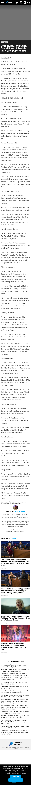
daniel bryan (14, 502)
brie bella (5, 502)
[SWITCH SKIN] (25, 2)
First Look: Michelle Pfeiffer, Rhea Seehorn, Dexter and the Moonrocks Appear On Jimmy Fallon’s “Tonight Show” (15, 562)
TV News (14, 538)
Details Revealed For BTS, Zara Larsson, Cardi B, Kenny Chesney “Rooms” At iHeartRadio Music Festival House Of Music (15, 707)
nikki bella (5, 504)
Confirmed (15, 776)
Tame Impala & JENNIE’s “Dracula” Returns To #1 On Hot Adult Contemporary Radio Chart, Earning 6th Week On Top (15, 732)
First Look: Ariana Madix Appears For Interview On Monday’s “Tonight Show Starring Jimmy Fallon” (15, 591)
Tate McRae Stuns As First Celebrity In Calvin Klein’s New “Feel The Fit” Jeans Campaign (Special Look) (14, 721)
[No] (14, 782)
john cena (24, 502)
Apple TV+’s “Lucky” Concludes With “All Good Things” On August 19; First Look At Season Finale (15, 618)
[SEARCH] (28, 2)
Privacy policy (16, 780)
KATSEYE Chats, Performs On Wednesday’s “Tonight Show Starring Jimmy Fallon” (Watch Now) (13, 646)
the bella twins (16, 504)
